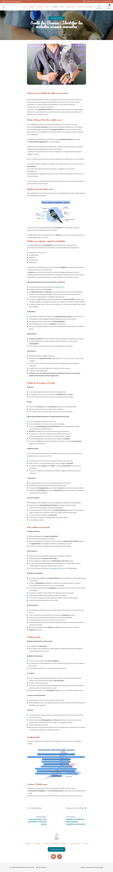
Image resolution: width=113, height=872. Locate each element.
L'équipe (31, 7)
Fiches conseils (70, 7)
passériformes (60, 287)
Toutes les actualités (8, 13)
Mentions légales (41, 867)
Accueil (24, 7)
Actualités (55, 7)
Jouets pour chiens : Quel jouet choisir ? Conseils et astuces (37, 821)
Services (47, 7)
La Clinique (39, 7)
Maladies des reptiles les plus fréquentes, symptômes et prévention (75, 821)
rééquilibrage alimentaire (58, 568)
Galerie (62, 7)
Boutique (89, 7)
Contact (80, 7)
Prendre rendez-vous (56, 849)
